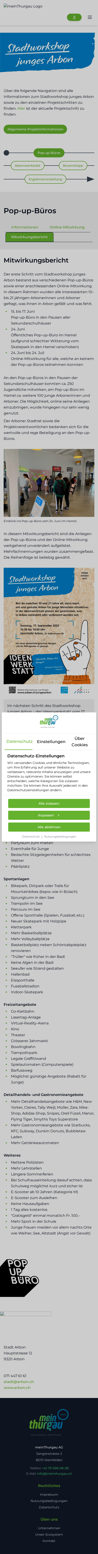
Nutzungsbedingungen (60, 836)
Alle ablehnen (49, 827)
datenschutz (19, 741)
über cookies (80, 741)
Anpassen (46, 815)
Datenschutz (31, 836)
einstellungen (50, 741)
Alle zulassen (49, 803)
